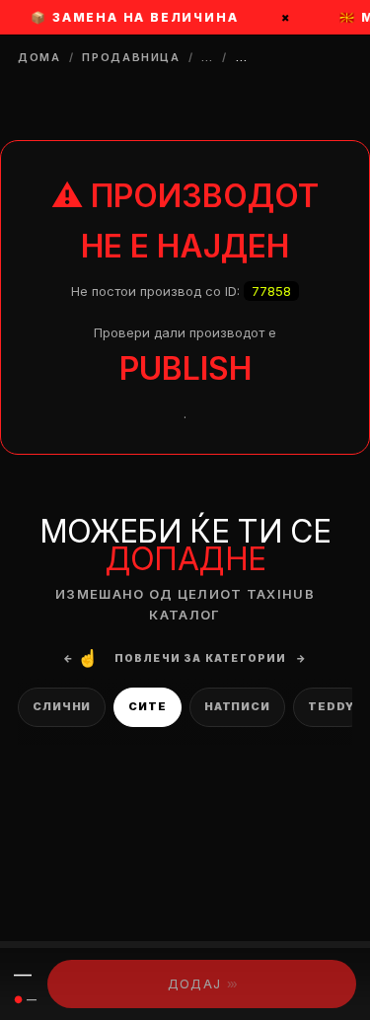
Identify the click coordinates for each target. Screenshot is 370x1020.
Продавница (131, 57)
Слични (62, 706)
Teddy (330, 706)
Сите (147, 706)
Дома (39, 57)
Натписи (237, 706)
